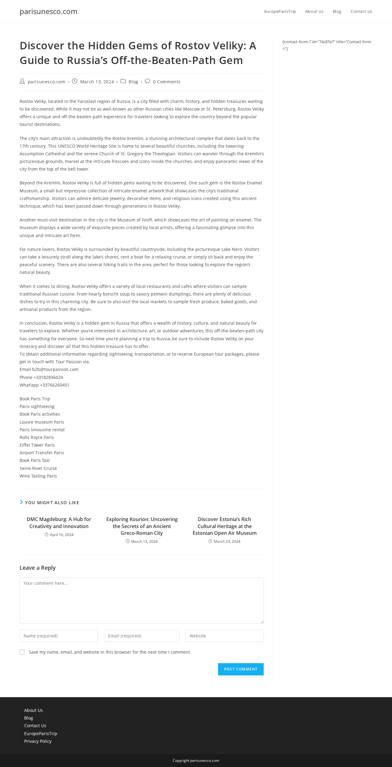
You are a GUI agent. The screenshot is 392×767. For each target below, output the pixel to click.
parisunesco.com (48, 11)
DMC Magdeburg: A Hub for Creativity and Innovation (59, 522)
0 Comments (167, 82)
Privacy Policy (37, 741)
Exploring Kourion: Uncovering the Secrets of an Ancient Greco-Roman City (142, 526)
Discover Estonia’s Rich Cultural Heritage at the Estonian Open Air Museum (225, 526)
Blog (133, 82)
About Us (33, 710)
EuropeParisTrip (40, 733)
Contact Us (35, 725)
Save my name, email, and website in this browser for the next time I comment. (110, 652)
